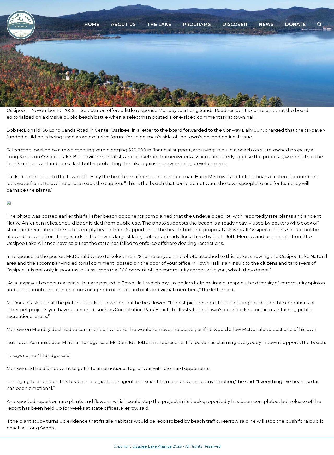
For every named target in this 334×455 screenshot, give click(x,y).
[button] (319, 24)
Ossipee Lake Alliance (152, 446)
